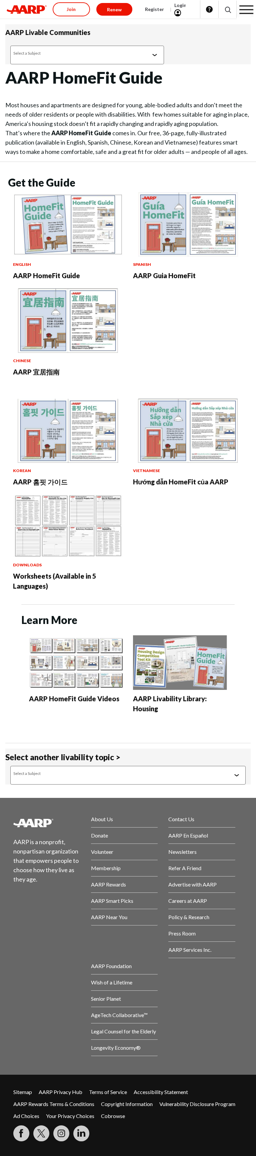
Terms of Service (108, 1092)
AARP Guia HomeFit (164, 276)
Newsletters (182, 852)
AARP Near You (109, 917)
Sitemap (22, 1092)
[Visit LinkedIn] (81, 1133)
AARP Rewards (108, 884)
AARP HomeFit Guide (46, 276)
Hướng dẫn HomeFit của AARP (180, 482)
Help (209, 9)
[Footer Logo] (46, 823)
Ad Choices (26, 1116)
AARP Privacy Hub (60, 1092)
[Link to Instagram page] (61, 1133)
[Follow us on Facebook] (21, 1133)
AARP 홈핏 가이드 (40, 482)
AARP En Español (188, 835)
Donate (99, 835)
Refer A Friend (184, 868)
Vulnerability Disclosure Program (197, 1104)
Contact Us (181, 819)
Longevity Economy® (116, 1047)
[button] (227, 9)
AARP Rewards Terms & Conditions (53, 1104)
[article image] (68, 254)
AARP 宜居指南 (36, 372)
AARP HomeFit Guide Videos (74, 699)
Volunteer (102, 852)
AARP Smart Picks (112, 900)
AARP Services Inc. (189, 949)
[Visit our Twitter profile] (41, 1133)
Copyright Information (127, 1104)
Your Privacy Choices (70, 1116)
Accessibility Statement (161, 1092)
